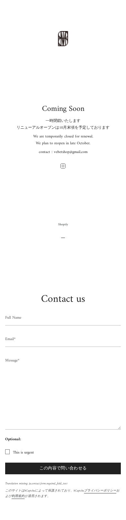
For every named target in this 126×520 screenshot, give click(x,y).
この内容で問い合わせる (63, 468)
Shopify (63, 224)
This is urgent (23, 452)
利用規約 (18, 496)
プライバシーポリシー (100, 490)
